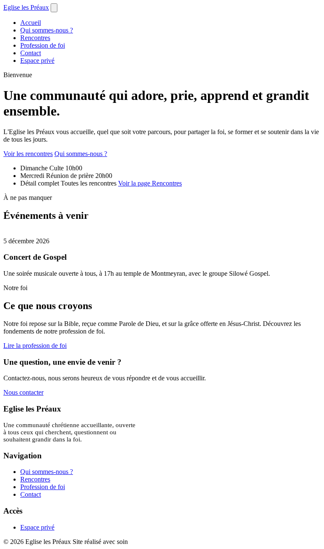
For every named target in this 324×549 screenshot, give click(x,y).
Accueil (30, 22)
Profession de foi (42, 45)
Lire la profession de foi (35, 345)
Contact (30, 53)
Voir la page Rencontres (150, 183)
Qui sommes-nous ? (46, 30)
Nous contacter (23, 392)
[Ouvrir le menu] (54, 7)
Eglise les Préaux (26, 7)
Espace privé (37, 60)
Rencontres (35, 37)
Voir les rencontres (28, 153)
